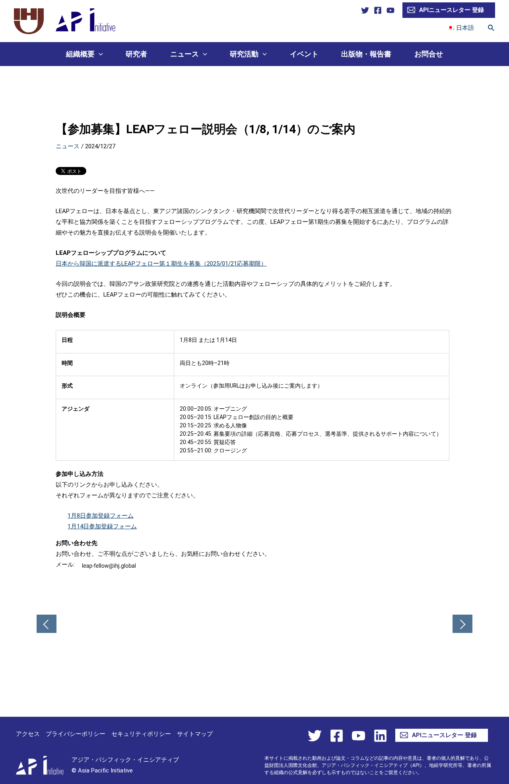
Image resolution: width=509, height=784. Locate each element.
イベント (304, 54)
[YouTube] (390, 10)
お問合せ (428, 54)
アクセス (28, 733)
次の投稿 (462, 625)
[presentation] (99, 54)
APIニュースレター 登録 (451, 10)
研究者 (136, 54)
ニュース (184, 54)
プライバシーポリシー (75, 733)
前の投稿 (46, 625)
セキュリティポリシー (141, 733)
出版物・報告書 (366, 54)
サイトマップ (195, 733)
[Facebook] (378, 10)
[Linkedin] (380, 736)
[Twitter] (365, 10)
